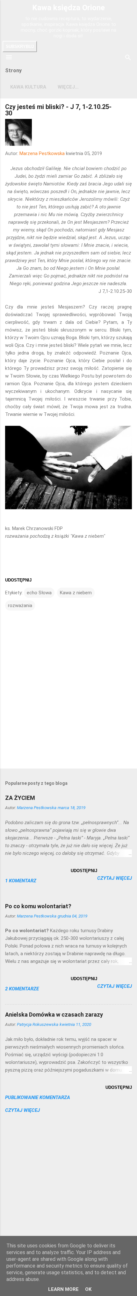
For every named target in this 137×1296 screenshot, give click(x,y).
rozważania (20, 605)
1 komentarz (20, 881)
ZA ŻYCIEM (20, 797)
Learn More (63, 1289)
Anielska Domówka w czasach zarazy (54, 1014)
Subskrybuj (20, 46)
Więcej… (68, 87)
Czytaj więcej (114, 878)
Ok (88, 1289)
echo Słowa (39, 593)
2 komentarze (22, 989)
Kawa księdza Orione (68, 7)
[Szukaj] (128, 58)
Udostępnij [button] (18, 580)
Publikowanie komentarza (37, 1097)
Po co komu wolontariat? (38, 906)
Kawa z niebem (76, 593)
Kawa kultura (28, 87)
